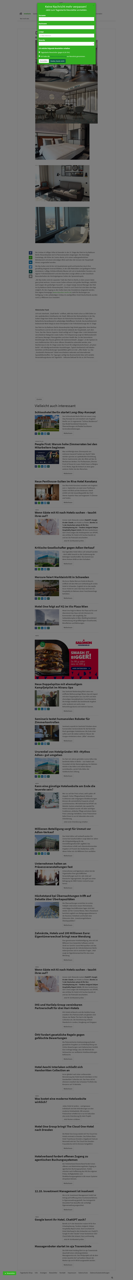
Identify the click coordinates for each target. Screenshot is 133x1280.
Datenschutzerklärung (58, 56)
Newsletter (10, 1273)
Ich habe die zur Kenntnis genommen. (63, 56)
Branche (42, 40)
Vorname (42, 15)
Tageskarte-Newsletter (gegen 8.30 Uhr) (55, 52)
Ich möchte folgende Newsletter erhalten (54, 48)
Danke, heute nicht (57, 61)
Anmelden (44, 61)
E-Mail (42, 32)
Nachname (43, 23)
